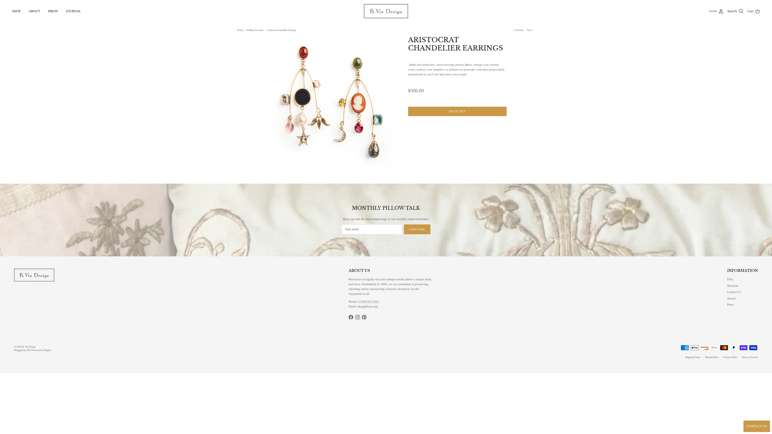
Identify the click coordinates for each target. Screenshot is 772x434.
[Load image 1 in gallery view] (332, 103)
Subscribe (417, 229)
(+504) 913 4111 (368, 301)
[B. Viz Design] (386, 11)
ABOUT (34, 11)
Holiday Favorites (255, 30)
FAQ (730, 279)
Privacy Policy (730, 357)
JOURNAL (73, 11)
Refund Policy (712, 357)
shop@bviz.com (367, 306)
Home (240, 30)
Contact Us (734, 292)
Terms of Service (750, 357)
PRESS (53, 11)
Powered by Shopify (41, 350)
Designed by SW (22, 350)
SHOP (16, 11)
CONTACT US (756, 426)
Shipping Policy (692, 357)
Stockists (732, 285)
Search (731, 298)
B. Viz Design (28, 346)
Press (730, 304)
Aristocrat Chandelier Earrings (281, 30)
